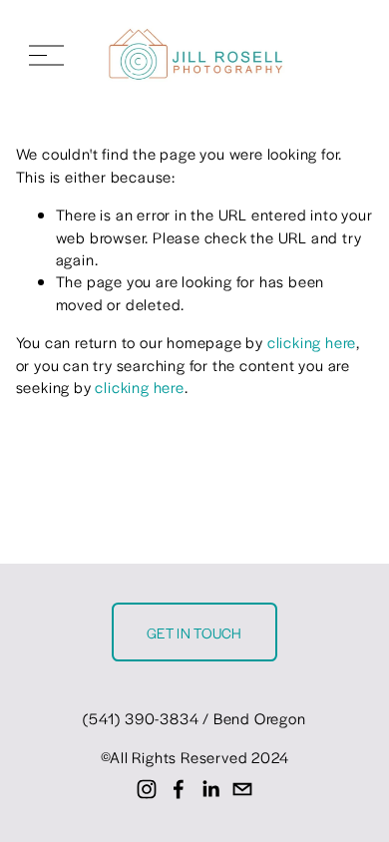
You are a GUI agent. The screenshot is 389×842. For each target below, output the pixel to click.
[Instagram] (147, 789)
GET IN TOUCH (194, 632)
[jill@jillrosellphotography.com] (242, 789)
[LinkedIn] (210, 789)
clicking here (311, 341)
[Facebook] (179, 789)
